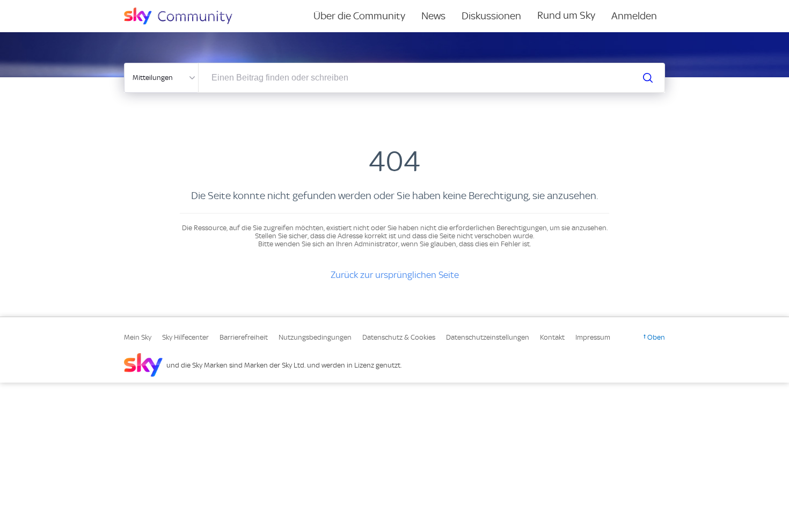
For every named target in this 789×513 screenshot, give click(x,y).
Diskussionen (491, 16)
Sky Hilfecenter (185, 337)
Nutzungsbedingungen (315, 337)
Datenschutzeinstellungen (487, 337)
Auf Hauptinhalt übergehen (52, 7)
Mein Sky (137, 337)
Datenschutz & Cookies (398, 337)
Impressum (592, 337)
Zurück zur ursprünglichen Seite (395, 274)
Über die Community (359, 16)
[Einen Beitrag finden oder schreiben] (648, 78)
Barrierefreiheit (244, 337)
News (433, 16)
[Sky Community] (185, 16)
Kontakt (552, 337)
